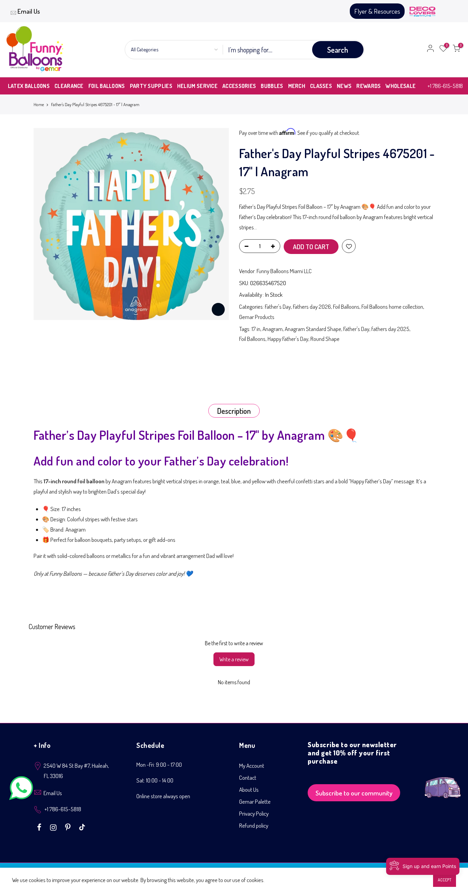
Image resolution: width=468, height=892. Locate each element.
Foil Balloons (346, 306)
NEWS (344, 85)
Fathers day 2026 (312, 306)
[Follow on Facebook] (40, 826)
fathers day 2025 (390, 328)
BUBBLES (272, 85)
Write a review (234, 659)
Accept (444, 879)
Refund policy (253, 825)
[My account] (430, 49)
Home (39, 104)
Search (337, 49)
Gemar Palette (255, 801)
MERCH (297, 85)
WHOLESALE (400, 85)
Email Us (28, 11)
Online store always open (163, 796)
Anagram (272, 328)
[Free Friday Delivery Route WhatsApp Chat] (442, 782)
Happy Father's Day (288, 338)
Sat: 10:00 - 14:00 (154, 780)
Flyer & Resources (377, 11)
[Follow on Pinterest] (68, 826)
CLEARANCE (69, 85)
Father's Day (278, 306)
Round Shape (325, 338)
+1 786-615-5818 (445, 85)
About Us (249, 789)
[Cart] (456, 49)
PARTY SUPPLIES (151, 85)
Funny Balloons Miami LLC (284, 271)
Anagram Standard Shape (313, 328)
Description (234, 411)
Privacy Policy (254, 813)
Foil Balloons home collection (392, 306)
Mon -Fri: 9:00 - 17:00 (159, 764)
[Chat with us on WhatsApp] (21, 789)
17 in (255, 328)
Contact (247, 777)
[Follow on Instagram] (54, 826)
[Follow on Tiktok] (82, 826)
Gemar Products (256, 316)
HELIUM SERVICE (197, 85)
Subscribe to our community (354, 793)
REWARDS (368, 85)
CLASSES (321, 85)
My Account (251, 765)
